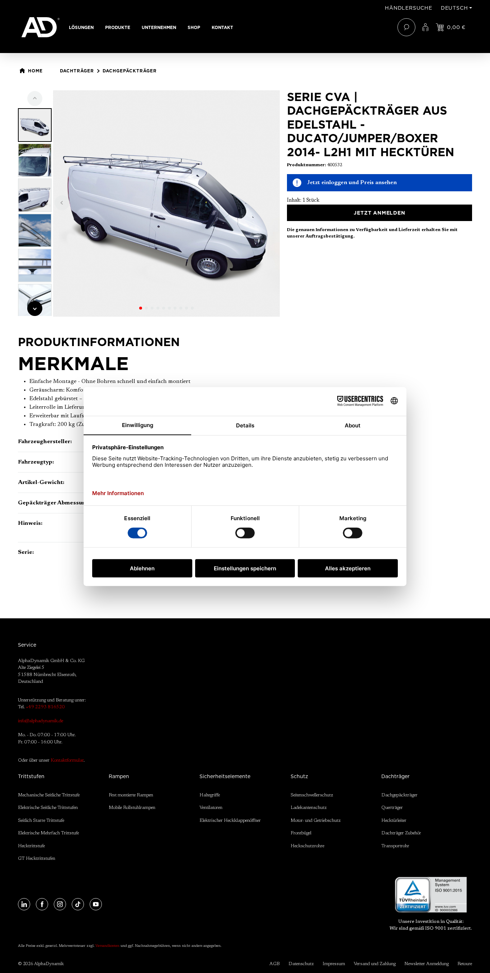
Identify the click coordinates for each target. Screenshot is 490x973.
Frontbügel (301, 833)
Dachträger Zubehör (401, 833)
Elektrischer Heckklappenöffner (230, 820)
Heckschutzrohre (307, 846)
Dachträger (395, 776)
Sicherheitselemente (224, 776)
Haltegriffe (209, 795)
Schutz (299, 776)
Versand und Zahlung (375, 964)
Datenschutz (301, 964)
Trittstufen (31, 776)
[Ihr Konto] (425, 27)
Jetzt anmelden (379, 212)
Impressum (333, 964)
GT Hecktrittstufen (36, 858)
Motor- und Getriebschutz (316, 820)
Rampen (119, 776)
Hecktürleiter (393, 820)
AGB (274, 964)
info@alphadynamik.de (40, 721)
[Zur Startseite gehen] (41, 27)
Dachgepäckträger (399, 795)
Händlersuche (408, 7)
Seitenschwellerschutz (312, 795)
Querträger (392, 807)
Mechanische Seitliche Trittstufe (49, 795)
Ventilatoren (210, 807)
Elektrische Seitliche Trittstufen (48, 807)
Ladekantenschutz (309, 807)
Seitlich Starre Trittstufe (41, 820)
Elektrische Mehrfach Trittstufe (48, 833)
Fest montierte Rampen (131, 795)
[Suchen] (406, 27)
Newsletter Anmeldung (426, 964)
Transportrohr (395, 846)
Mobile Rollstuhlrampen (132, 807)
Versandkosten (107, 946)
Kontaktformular (67, 760)
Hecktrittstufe (31, 846)
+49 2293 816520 (45, 707)
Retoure (464, 964)
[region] (149, 203)
